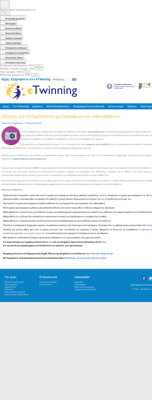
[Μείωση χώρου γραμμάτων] (33, 75)
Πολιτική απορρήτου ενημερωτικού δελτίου (85, 288)
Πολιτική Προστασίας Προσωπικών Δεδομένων (16, 293)
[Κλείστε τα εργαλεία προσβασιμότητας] (8, 13)
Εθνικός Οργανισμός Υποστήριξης (14, 283)
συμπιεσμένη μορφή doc (47, 184)
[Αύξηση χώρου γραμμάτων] (37, 75)
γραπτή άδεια (21, 159)
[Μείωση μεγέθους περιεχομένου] (36, 65)
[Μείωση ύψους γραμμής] (24, 72)
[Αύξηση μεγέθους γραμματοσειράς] (41, 68)
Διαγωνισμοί (116, 106)
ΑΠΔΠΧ (36, 168)
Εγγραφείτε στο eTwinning (32, 79)
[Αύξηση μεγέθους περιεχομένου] (41, 65)
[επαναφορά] (2, 13)
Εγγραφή (79, 282)
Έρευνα (132, 106)
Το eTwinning (20, 106)
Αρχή (5, 79)
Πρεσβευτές (10, 287)
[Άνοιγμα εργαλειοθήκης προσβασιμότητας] (5, 4)
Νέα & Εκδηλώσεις (58, 106)
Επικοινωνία (45, 284)
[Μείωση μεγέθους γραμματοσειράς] (37, 68)
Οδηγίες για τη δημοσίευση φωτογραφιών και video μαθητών (60, 116)
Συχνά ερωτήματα (48, 282)
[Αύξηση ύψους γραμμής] (29, 72)
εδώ (50, 242)
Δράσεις (37, 106)
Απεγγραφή (80, 284)
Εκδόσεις (9, 289)
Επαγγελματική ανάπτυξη (88, 106)
